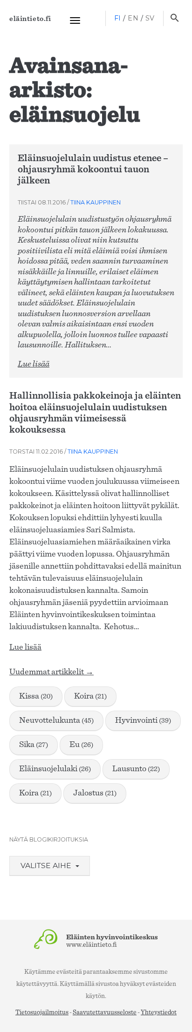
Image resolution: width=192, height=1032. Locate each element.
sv (150, 18)
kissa (36, 696)
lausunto (136, 769)
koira (90, 696)
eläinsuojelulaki (55, 769)
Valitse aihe (47, 865)
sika (33, 744)
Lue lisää (33, 364)
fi (117, 18)
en (133, 18)
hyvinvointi (143, 720)
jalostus (95, 793)
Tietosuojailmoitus (42, 1012)
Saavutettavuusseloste (105, 1012)
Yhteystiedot (159, 1012)
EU (81, 744)
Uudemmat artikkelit (51, 672)
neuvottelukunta (56, 720)
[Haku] (174, 19)
